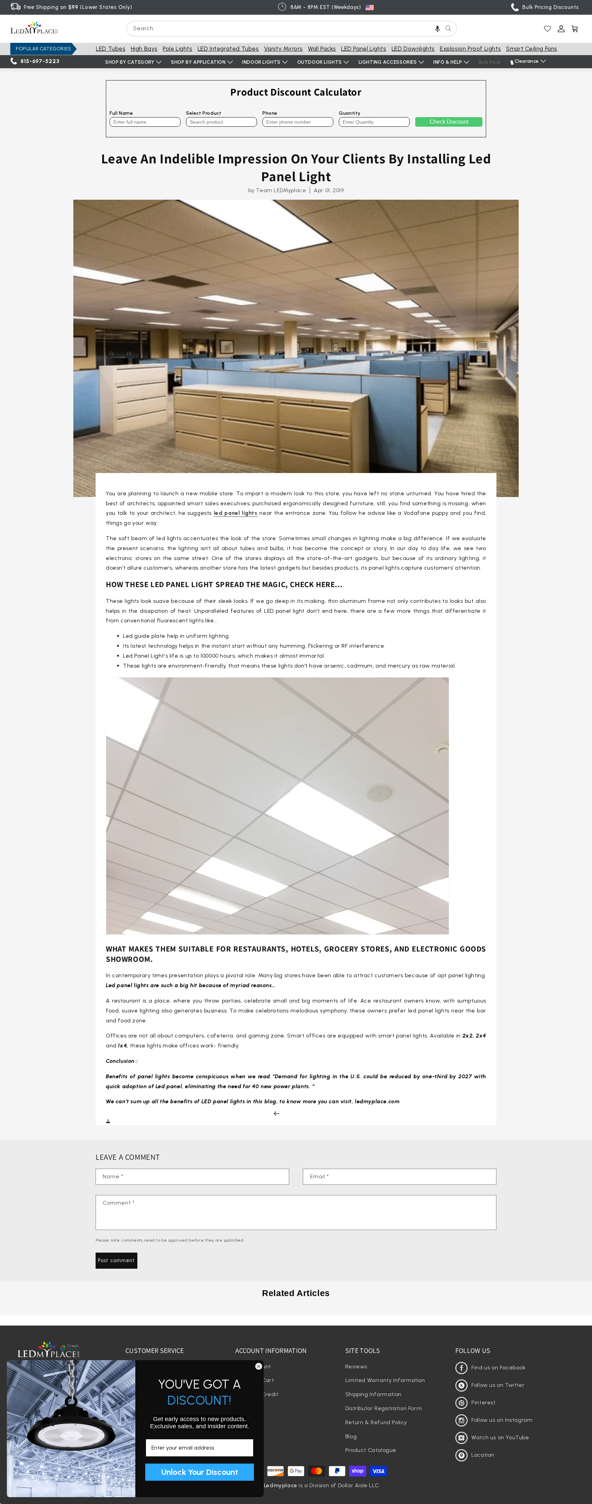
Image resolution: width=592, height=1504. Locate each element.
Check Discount (449, 122)
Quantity (350, 113)
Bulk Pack (490, 62)
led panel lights (236, 513)
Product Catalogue (370, 1450)
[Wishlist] (547, 29)
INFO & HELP (447, 62)
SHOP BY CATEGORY (130, 62)
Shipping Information (373, 1394)
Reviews (356, 1366)
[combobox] (291, 28)
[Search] (448, 28)
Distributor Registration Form (383, 1408)
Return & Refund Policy (376, 1422)
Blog (351, 1436)
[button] (437, 29)
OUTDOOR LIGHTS (319, 62)
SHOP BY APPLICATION (198, 62)
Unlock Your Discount (199, 1472)
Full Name (121, 113)
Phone (270, 113)
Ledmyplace (280, 1485)
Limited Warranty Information (385, 1380)
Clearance (527, 61)
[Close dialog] (258, 1366)
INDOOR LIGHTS (261, 62)
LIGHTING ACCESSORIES (388, 62)
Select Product (203, 113)
